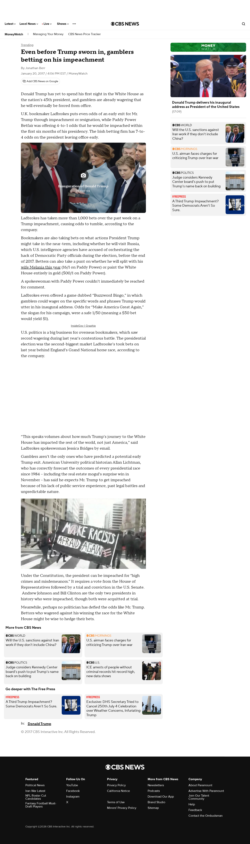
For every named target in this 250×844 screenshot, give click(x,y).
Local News (28, 23)
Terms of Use (116, 802)
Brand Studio (156, 802)
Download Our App (161, 796)
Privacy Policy (116, 785)
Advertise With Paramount (206, 790)
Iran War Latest (35, 790)
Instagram (72, 796)
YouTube (72, 785)
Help (191, 804)
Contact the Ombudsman (205, 815)
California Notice (118, 790)
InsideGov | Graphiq (83, 325)
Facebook (73, 790)
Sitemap (153, 807)
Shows (62, 23)
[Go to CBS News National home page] (125, 24)
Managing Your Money (48, 34)
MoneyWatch (14, 34)
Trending (27, 45)
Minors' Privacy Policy (121, 807)
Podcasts (154, 790)
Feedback (195, 810)
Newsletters (156, 785)
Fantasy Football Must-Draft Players (40, 805)
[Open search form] (243, 24)
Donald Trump (39, 724)
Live (47, 24)
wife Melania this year (41, 267)
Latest (9, 23)
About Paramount (200, 785)
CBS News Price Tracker (84, 34)
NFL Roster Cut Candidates (35, 797)
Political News (35, 785)
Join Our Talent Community (198, 797)
